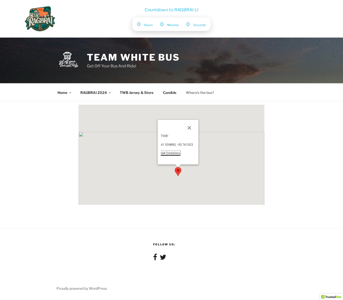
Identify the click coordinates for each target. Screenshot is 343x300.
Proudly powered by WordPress (81, 288)
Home (62, 92)
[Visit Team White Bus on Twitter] (163, 258)
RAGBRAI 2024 (93, 92)
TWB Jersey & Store (136, 92)
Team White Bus (133, 57)
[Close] (189, 128)
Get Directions (170, 153)
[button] (178, 171)
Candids (169, 92)
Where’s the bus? (200, 92)
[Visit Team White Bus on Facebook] (155, 258)
